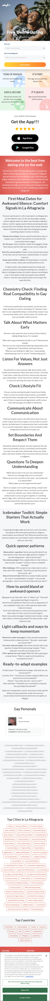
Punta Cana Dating (37, 883)
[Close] (46, 955)
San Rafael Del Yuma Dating (16, 900)
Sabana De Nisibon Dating (32, 887)
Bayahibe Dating (41, 835)
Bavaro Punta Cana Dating (24, 835)
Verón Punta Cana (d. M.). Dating (18, 909)
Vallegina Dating (28, 905)
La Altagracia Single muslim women (24, 805)
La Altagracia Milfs (13, 778)
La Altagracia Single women (35, 808)
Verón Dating (41, 905)
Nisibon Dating (25, 878)
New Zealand (14, 936)
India (19, 931)
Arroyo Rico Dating (36, 826)
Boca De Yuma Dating (38, 839)
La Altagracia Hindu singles (36, 760)
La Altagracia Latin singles (12, 772)
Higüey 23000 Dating (22, 852)
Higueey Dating (26, 848)
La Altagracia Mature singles (34, 775)
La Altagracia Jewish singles (36, 769)
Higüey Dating (7, 852)
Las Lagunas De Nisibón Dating (36, 874)
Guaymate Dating (12, 848)
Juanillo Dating (24, 857)
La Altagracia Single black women (24, 787)
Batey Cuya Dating (24, 830)
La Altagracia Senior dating (24, 781)
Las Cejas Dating (42, 870)
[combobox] (25, 48)
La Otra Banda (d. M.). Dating (14, 865)
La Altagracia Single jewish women (24, 796)
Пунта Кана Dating (36, 909)
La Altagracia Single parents (13, 808)
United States (9, 927)
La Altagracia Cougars (36, 757)
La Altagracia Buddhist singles (17, 754)
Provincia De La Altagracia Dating (17, 883)
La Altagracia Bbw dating (14, 751)
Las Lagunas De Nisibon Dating (13, 874)
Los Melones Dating (11, 878)
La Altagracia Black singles (34, 751)
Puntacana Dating (15, 887)
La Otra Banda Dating (31, 861)
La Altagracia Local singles (13, 775)
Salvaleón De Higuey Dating (15, 896)
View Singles (25, 65)
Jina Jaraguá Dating (11, 857)
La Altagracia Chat (36, 754)
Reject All (25, 990)
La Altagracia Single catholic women (24, 790)
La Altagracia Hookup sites (24, 763)
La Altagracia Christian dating (15, 757)
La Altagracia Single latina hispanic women (24, 799)
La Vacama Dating (8, 870)
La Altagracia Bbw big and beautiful (24, 748)
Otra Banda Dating (39, 878)
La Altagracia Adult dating (14, 745)
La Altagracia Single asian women (24, 784)
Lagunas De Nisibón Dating (25, 870)
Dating (10, 826)
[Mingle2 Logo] (6, 5)
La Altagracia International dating (24, 766)
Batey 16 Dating (10, 830)
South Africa (36, 936)
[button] (42, 5)
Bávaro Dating (9, 843)
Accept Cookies (25, 998)
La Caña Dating (16, 861)
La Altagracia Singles (25, 811)
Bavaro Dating (8, 835)
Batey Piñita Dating (39, 830)
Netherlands (38, 931)
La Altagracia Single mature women (14, 802)
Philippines (25, 936)
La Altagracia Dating (39, 857)
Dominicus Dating (39, 843)
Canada (33, 927)
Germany (11, 931)
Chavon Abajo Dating (24, 843)
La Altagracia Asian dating (34, 745)
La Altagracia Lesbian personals (34, 772)
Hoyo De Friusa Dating (40, 852)
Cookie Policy (29, 976)
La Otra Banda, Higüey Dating (36, 865)
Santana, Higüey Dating (35, 900)
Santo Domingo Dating (12, 905)
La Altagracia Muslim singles (32, 778)
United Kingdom (22, 927)
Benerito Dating (23, 839)
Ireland (27, 931)
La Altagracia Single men (38, 802)
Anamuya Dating (21, 826)
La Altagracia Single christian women (24, 793)
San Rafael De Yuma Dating (35, 896)
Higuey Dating (39, 848)
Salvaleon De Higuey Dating (35, 892)
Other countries (25, 940)
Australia (42, 927)
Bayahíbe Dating (10, 839)
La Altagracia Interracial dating (13, 769)
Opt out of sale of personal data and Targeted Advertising (25, 982)
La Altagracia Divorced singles (13, 760)
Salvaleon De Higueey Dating (14, 892)
